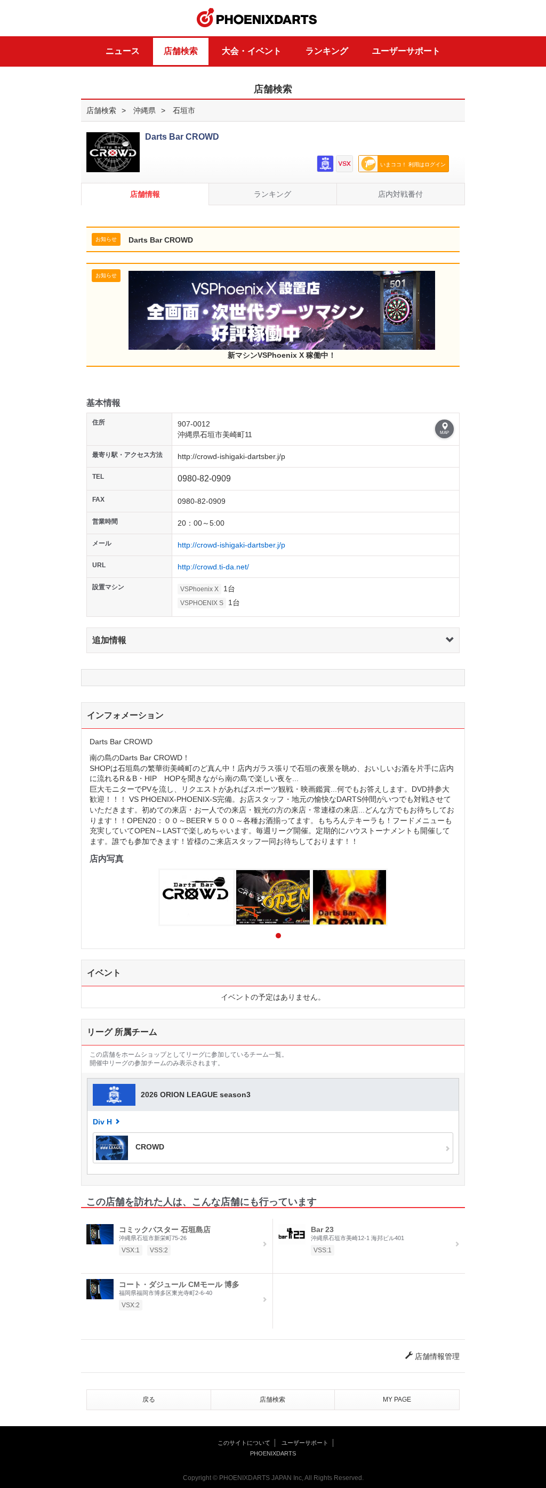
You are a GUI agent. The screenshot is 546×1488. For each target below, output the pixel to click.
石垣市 (184, 110)
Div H (102, 1121)
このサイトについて (244, 1442)
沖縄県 (144, 110)
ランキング (327, 50)
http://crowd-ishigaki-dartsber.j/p (231, 545)
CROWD (148, 1147)
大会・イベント (252, 50)
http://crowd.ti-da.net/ (213, 566)
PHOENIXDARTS (257, 18)
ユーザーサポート (406, 50)
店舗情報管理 (436, 1356)
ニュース (123, 50)
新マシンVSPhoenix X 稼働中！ (282, 355)
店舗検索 (181, 50)
